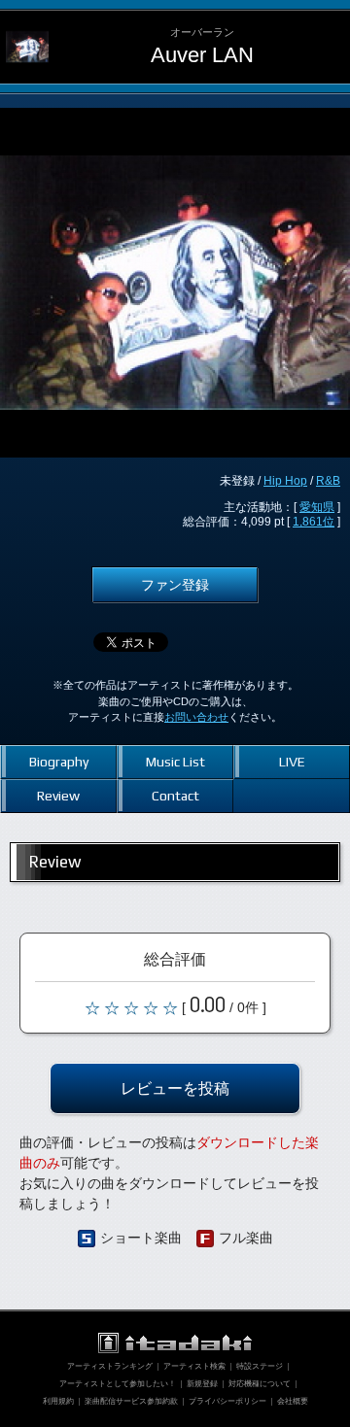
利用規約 (58, 1401)
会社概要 (292, 1401)
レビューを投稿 (175, 1088)
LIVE (292, 761)
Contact (175, 795)
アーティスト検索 (194, 1366)
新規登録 (202, 1383)
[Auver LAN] (27, 25)
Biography (58, 761)
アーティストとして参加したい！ (117, 1383)
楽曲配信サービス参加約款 (131, 1401)
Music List (175, 761)
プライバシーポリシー (227, 1401)
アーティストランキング (110, 1366)
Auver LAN (202, 55)
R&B (328, 481)
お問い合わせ (196, 717)
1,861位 (313, 521)
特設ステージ (259, 1366)
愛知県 (316, 507)
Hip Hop (285, 481)
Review (58, 795)
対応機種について (259, 1383)
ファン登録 (175, 585)
